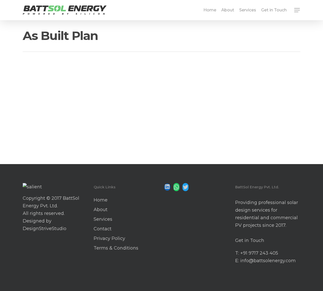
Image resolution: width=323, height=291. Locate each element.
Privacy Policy (109, 238)
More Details (67, 107)
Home (100, 200)
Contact (103, 229)
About (100, 209)
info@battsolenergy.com (268, 260)
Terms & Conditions (116, 248)
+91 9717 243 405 (259, 253)
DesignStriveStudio (44, 228)
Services (103, 219)
